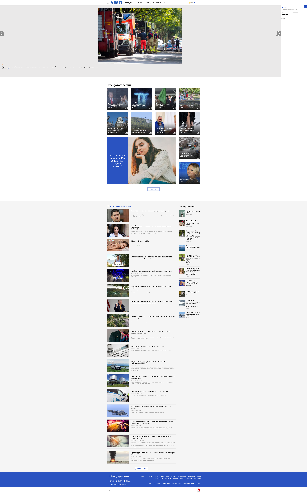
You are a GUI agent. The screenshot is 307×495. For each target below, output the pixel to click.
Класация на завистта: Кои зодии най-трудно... (117, 159)
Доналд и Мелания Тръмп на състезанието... (162, 105)
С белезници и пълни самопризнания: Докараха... (164, 130)
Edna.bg (189, 478)
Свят (147, 3)
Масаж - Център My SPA (140, 241)
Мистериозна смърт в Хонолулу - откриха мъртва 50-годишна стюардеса (150, 332)
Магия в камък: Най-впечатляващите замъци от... (115, 130)
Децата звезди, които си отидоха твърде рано (187, 179)
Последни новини (119, 206)
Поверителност (176, 483)
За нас (150, 483)
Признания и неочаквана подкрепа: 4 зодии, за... (139, 104)
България (139, 3)
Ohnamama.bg (159, 478)
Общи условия (166, 483)
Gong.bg (157, 476)
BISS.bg (199, 476)
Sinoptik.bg (168, 478)
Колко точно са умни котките (193, 211)
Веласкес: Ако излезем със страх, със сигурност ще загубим (192, 283)
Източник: (4, 68)
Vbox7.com (150, 476)
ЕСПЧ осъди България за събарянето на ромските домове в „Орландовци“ (153, 377)
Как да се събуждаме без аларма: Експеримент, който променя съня (151, 437)
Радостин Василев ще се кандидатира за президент (150, 211)
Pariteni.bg (182, 478)
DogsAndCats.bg (181, 476)
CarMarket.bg (191, 476)
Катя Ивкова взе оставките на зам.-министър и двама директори (151, 227)
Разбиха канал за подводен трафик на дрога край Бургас (151, 271)
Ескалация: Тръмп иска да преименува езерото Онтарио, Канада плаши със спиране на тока (152, 302)
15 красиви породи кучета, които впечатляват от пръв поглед (193, 222)
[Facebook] (200, 485)
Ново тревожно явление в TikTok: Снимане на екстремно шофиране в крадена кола (152, 422)
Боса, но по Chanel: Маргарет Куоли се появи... (187, 130)
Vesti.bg (116, 2)
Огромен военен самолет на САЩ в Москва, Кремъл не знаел (151, 407)
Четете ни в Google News (120, 484)
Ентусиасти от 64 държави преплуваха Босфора (193, 247)
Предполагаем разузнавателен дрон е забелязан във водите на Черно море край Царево (193, 303)
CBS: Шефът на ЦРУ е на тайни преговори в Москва (193, 314)
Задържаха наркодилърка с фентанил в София (148, 346)
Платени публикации (188, 483)
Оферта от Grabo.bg (135, 243)
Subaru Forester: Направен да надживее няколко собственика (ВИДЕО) (148, 362)
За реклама (157, 483)
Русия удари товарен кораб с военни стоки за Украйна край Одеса (153, 453)
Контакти (198, 483)
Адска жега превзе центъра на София (187, 106)
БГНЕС (8, 68)
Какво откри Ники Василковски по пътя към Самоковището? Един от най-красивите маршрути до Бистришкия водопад (193, 235)
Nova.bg (173, 476)
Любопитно (156, 3)
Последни (128, 3)
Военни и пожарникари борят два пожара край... (139, 130)
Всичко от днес (141, 468)
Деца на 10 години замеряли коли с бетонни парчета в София (151, 287)
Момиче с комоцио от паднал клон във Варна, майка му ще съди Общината (153, 317)
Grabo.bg (175, 478)
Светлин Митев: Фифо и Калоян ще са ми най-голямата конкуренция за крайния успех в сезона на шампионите (152, 257)
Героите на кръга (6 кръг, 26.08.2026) (192, 292)
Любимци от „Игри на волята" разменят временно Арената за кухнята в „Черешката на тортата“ (193, 258)
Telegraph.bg (197, 478)
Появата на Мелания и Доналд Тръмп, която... (115, 105)
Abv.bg (143, 476)
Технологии (133, 365)
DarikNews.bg (165, 476)
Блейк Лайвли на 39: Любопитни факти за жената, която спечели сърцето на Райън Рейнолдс (193, 271)
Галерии (284, 7)
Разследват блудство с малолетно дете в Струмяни (149, 391)
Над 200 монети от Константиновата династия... (186, 155)
